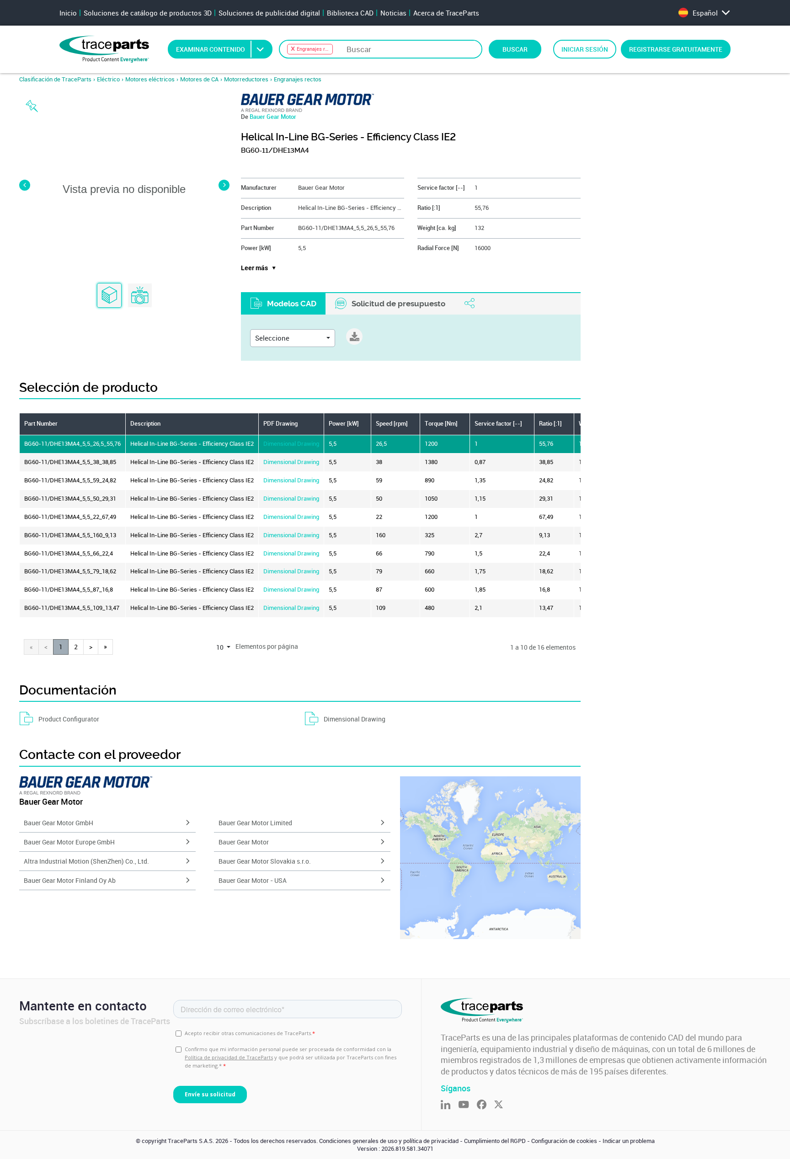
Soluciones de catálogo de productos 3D (148, 12)
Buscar (515, 49)
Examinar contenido (210, 49)
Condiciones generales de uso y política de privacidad (389, 1141)
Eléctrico (108, 79)
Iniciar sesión (584, 49)
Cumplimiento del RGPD (495, 1141)
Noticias (393, 12)
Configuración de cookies (564, 1141)
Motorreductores (246, 79)
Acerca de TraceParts (446, 12)
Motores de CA (199, 79)
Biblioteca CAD (350, 12)
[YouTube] (467, 1105)
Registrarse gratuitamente (675, 49)
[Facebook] (485, 1105)
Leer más (254, 268)
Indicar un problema (629, 1141)
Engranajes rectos (297, 79)
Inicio (68, 12)
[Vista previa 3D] (109, 296)
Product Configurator (68, 719)
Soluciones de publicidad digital (269, 12)
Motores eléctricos (150, 79)
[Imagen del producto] (140, 296)
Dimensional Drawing (291, 444)
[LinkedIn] (449, 1105)
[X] (502, 1105)
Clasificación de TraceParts (55, 79)
